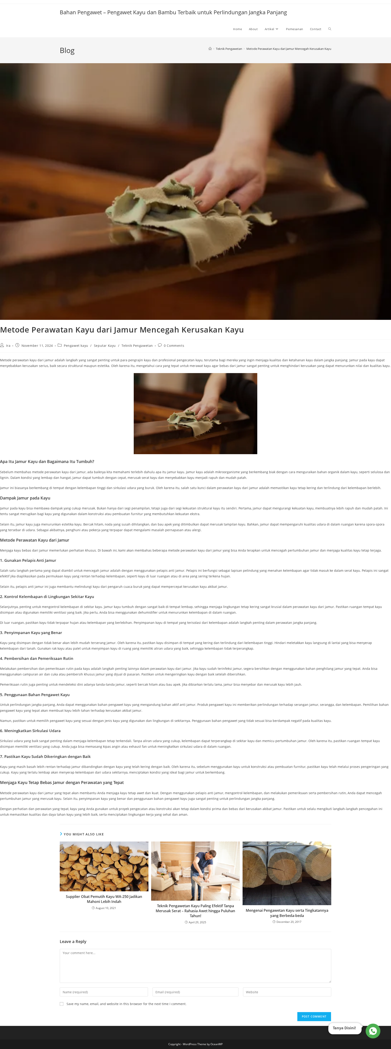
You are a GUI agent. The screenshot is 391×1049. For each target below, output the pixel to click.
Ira (8, 345)
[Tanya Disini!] (372, 1031)
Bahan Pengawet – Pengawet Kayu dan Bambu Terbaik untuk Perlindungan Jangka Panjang (173, 12)
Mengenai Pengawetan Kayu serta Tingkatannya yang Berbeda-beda (287, 913)
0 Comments (174, 345)
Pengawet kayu (76, 345)
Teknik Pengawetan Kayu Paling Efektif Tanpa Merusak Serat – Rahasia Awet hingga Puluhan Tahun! (195, 911)
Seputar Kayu (105, 345)
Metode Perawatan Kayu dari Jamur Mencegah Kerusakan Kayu (288, 49)
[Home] (210, 49)
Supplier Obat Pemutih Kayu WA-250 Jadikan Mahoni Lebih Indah (104, 899)
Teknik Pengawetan (137, 345)
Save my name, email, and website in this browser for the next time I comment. (126, 1004)
